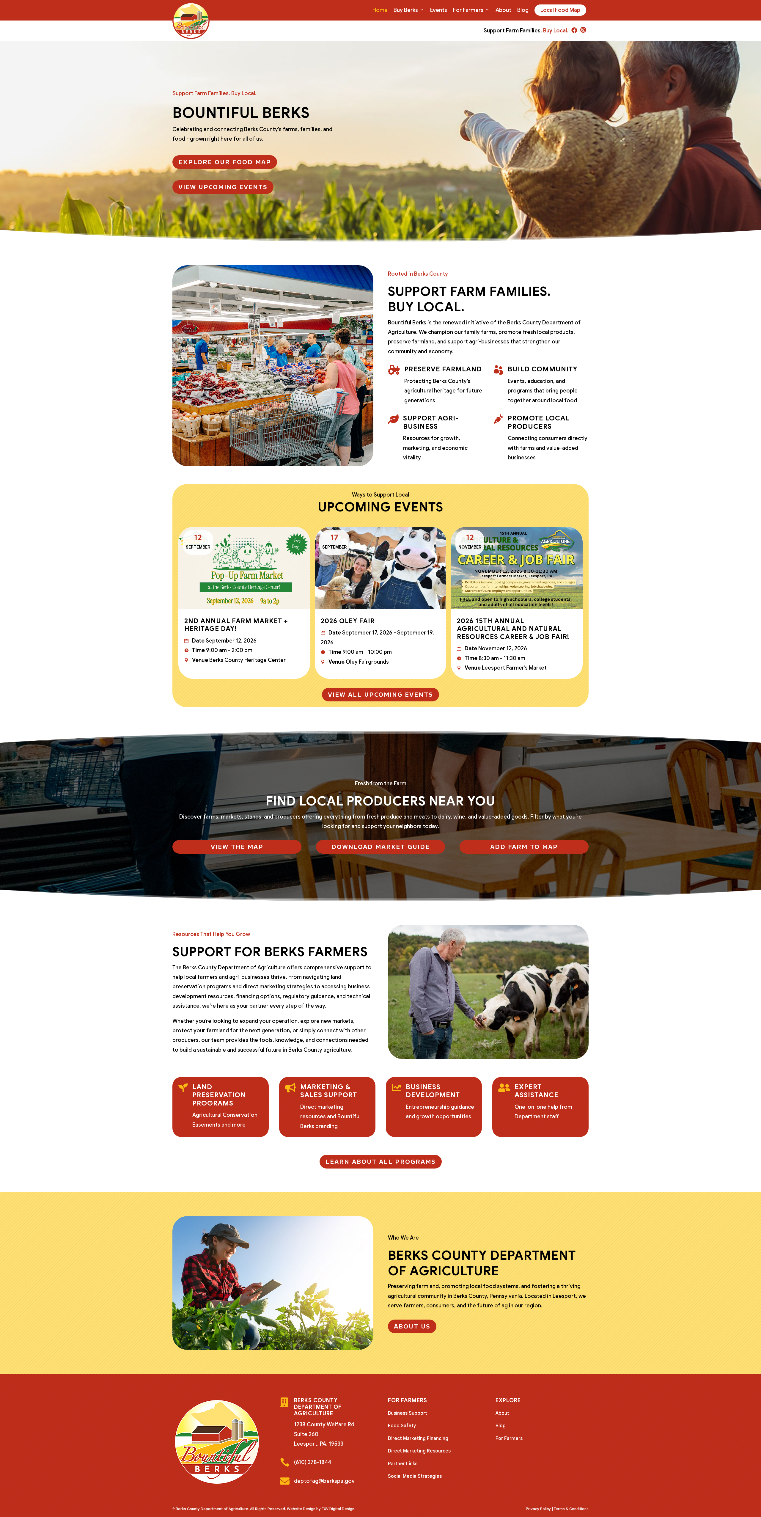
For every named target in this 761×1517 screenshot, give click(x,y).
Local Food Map (560, 10)
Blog (523, 10)
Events (438, 10)
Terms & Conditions (571, 1508)
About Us (412, 1326)
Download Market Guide (380, 846)
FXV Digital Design (338, 1508)
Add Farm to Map (524, 846)
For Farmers (468, 10)
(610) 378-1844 (312, 1462)
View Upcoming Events (223, 187)
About (503, 10)
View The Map (237, 846)
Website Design (301, 1508)
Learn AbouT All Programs (381, 1161)
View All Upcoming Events (380, 694)
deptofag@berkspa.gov (324, 1481)
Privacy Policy (538, 1508)
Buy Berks (406, 10)
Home (380, 10)
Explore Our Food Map (224, 162)
